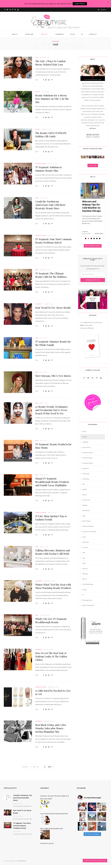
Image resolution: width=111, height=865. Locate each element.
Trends (84, 590)
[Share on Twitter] (46, 80)
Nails (83, 516)
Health (84, 489)
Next (49, 767)
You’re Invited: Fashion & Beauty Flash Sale (54, 814)
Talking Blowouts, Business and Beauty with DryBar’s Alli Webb (52, 552)
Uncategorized (87, 600)
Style (72, 34)
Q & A (84, 537)
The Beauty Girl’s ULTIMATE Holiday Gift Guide (51, 134)
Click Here (93, 165)
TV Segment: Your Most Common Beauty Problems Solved (53, 240)
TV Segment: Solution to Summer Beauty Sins (48, 168)
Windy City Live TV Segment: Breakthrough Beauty (51, 620)
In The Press (86, 500)
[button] (85, 238)
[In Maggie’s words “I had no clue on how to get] (82, 807)
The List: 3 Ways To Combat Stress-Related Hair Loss (50, 62)
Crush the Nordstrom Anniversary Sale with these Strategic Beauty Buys (50, 205)
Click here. (92, 128)
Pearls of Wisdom (88, 526)
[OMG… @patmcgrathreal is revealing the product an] (82, 816)
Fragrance (85, 468)
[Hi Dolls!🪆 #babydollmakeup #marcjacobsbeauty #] (101, 807)
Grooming (38, 581)
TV (82, 34)
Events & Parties (87, 452)
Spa (83, 558)
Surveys (85, 568)
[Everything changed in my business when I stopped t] (92, 816)
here (81, 325)
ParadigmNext (21, 861)
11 (45, 767)
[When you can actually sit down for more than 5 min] (92, 826)
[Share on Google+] (49, 80)
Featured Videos (41, 163)
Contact (93, 34)
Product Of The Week (89, 532)
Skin (83, 553)
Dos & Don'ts (86, 447)
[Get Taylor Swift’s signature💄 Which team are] (82, 826)
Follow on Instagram (93, 834)
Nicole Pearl (85, 231)
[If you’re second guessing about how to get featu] (101, 826)
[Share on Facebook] (43, 80)
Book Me (29, 34)
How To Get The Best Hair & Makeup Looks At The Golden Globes (51, 656)
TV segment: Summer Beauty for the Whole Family (53, 343)
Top (81, 859)
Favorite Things (40, 235)
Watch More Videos (92, 246)
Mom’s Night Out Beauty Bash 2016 (51, 828)
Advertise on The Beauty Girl (95, 860)
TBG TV (84, 579)
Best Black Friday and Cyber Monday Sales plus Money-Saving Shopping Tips (50, 728)
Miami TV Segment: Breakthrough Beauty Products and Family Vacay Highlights (52, 482)
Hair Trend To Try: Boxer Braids (53, 307)
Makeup (84, 505)
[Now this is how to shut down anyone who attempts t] (92, 807)
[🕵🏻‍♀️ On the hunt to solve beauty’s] (101, 816)
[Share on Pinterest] (51, 80)
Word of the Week (88, 605)
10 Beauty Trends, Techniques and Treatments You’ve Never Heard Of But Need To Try (51, 410)
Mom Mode (86, 510)
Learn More (80, 4)
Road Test (85, 542)
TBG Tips (85, 574)
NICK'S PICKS (86, 521)
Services (85, 547)
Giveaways (38, 721)
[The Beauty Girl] (55, 21)
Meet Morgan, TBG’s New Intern (53, 375)
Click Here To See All (46, 843)
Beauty (44, 34)
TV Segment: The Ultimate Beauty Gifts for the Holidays (51, 275)
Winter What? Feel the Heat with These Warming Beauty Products (53, 586)
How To (84, 495)
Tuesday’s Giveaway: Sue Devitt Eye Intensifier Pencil (22, 797)
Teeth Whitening (87, 584)
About (15, 34)
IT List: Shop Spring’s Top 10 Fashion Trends (51, 517)
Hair (36, 57)
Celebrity (60, 34)
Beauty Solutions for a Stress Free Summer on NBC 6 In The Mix (52, 99)
